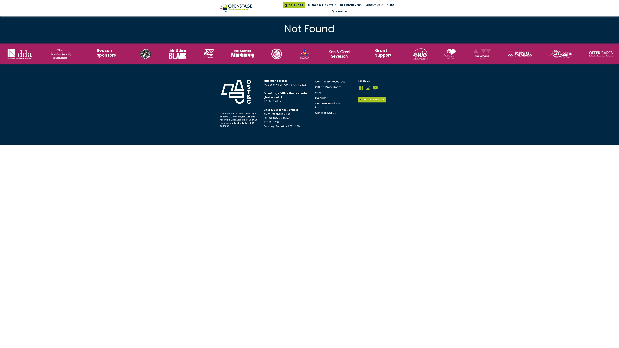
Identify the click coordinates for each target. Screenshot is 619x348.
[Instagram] (368, 88)
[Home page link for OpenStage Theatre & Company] (236, 8)
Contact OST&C (326, 113)
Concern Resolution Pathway (328, 105)
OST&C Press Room (328, 87)
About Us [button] (373, 5)
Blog (390, 5)
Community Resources (330, 81)
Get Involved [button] (350, 5)
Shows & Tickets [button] (321, 5)
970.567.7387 (272, 101)
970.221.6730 (271, 122)
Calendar (296, 5)
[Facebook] (361, 88)
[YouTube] (375, 88)
